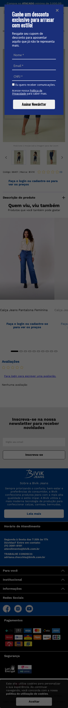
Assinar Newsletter (34, 104)
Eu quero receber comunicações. (35, 84)
